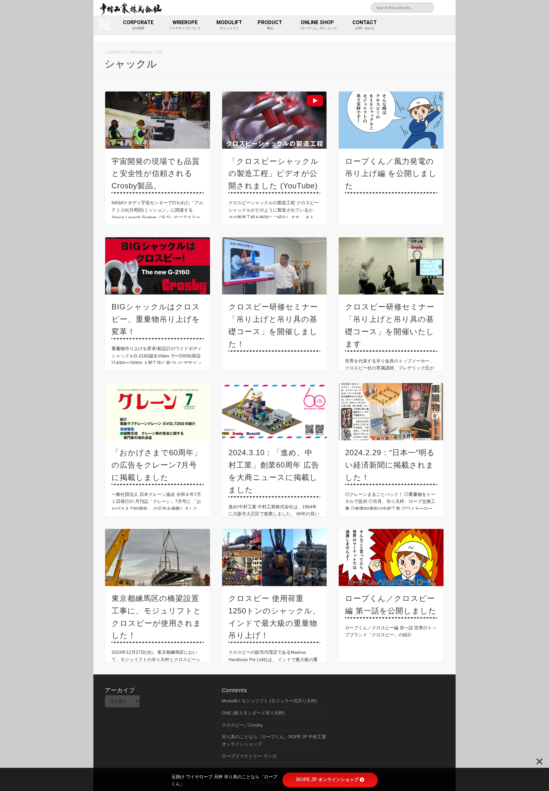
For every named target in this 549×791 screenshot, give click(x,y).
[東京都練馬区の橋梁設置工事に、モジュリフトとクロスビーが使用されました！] (157, 557)
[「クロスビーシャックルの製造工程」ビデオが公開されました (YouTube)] (274, 120)
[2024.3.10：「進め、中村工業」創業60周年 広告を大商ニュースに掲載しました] (274, 411)
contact (364, 24)
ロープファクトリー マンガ (249, 756)
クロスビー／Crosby (242, 724)
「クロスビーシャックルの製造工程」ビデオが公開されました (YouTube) (273, 173)
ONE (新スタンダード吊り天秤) (253, 712)
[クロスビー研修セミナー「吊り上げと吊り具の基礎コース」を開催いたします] (391, 265)
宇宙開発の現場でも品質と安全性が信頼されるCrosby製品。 (156, 173)
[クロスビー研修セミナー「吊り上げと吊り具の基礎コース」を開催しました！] (274, 265)
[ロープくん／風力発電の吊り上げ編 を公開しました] (391, 120)
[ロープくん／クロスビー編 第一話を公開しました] (391, 557)
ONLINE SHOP (317, 24)
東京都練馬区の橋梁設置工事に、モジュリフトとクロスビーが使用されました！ (156, 617)
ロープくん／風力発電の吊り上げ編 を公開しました (391, 173)
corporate (138, 24)
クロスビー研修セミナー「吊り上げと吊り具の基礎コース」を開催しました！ (273, 325)
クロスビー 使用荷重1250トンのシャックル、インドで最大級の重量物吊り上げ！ (274, 617)
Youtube (449, 8)
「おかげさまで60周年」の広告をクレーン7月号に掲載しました (157, 465)
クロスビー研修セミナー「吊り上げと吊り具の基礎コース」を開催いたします (390, 325)
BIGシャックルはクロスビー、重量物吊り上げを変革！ (156, 319)
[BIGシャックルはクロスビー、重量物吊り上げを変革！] (157, 265)
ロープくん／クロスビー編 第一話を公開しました (391, 604)
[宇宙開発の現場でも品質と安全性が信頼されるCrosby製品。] (157, 120)
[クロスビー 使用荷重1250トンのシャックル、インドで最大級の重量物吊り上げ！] (274, 557)
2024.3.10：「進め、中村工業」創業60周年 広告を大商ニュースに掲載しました (273, 471)
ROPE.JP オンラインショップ (327, 779)
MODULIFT (229, 24)
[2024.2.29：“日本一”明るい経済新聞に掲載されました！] (391, 411)
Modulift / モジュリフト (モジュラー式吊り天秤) (269, 700)
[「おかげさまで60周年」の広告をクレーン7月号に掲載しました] (157, 411)
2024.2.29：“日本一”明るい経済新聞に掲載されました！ (390, 465)
